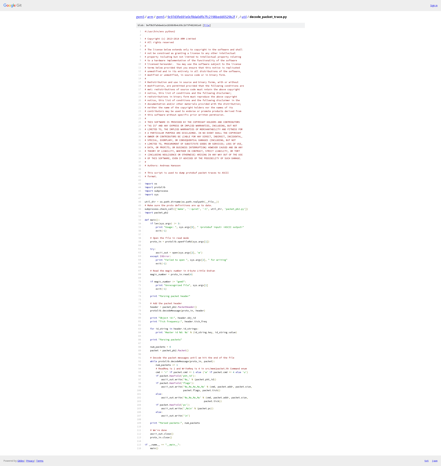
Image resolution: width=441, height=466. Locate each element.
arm (150, 17)
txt (426, 460)
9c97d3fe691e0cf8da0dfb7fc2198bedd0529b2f (201, 17)
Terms (39, 460)
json (435, 460)
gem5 (140, 17)
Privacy (30, 460)
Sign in (434, 5)
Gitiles (20, 460)
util (244, 17)
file (206, 25)
